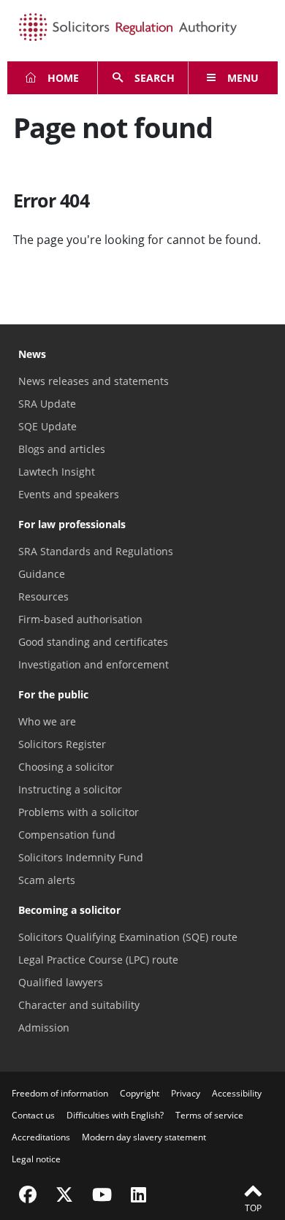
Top (253, 1208)
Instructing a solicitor (70, 789)
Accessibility (237, 1093)
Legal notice (36, 1159)
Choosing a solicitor (66, 767)
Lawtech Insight (56, 472)
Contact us (33, 1115)
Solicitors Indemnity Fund (80, 857)
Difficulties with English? (115, 1115)
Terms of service (209, 1115)
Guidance (41, 574)
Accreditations (41, 1137)
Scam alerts (46, 880)
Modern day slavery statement (144, 1137)
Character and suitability (79, 1005)
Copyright (139, 1093)
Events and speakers (68, 494)
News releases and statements (93, 381)
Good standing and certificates (93, 642)
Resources (43, 596)
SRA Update (47, 404)
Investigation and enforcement (93, 664)
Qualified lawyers (60, 982)
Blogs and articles (61, 449)
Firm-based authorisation (80, 619)
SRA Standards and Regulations (95, 551)
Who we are (47, 721)
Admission (43, 1027)
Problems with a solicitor (78, 812)
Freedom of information (60, 1093)
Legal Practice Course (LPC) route (98, 960)
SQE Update (47, 426)
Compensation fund (66, 835)
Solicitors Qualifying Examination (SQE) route (128, 937)
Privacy (185, 1093)
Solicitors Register (62, 744)
